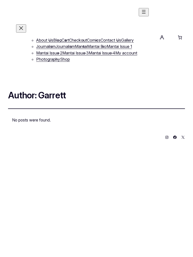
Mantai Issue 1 (119, 46)
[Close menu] (21, 28)
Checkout (78, 40)
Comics (94, 40)
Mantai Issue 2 (49, 52)
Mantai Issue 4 (102, 52)
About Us (44, 40)
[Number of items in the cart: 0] (180, 37)
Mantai (81, 46)
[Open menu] (144, 12)
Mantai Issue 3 (75, 52)
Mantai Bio (97, 46)
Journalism (46, 46)
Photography (48, 59)
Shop (65, 59)
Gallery (127, 40)
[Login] (162, 37)
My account (126, 52)
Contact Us (111, 40)
